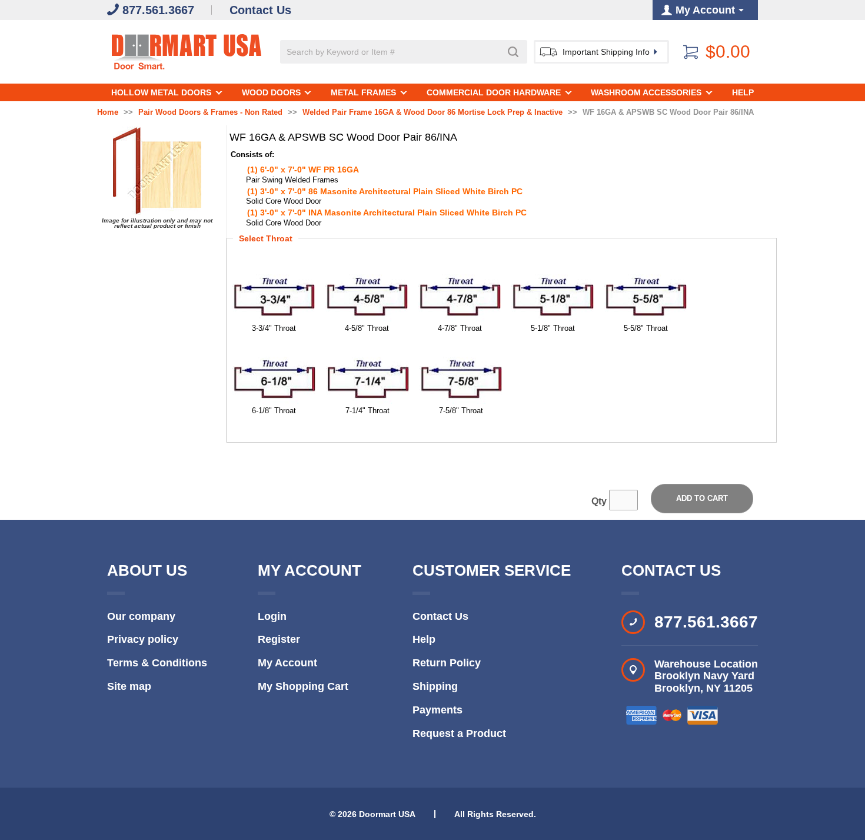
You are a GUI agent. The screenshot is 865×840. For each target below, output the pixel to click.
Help (743, 92)
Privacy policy (142, 639)
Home (107, 112)
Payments (437, 710)
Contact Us (440, 616)
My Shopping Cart (303, 686)
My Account (287, 663)
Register (279, 639)
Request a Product (459, 733)
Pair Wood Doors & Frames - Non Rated (210, 112)
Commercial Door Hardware (494, 92)
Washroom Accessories (646, 92)
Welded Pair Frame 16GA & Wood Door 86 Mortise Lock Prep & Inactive (432, 112)
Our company (141, 616)
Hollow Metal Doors (161, 92)
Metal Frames (363, 92)
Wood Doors (271, 92)
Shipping (435, 686)
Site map (129, 686)
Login (272, 616)
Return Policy (446, 663)
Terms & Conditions (157, 663)
